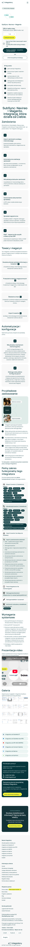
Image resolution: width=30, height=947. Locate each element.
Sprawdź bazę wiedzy (15, 826)
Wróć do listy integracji (9, 8)
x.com (19, 933)
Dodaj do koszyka (9, 37)
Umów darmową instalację (11, 794)
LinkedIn (5, 933)
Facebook (12, 933)
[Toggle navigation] (27, 2)
